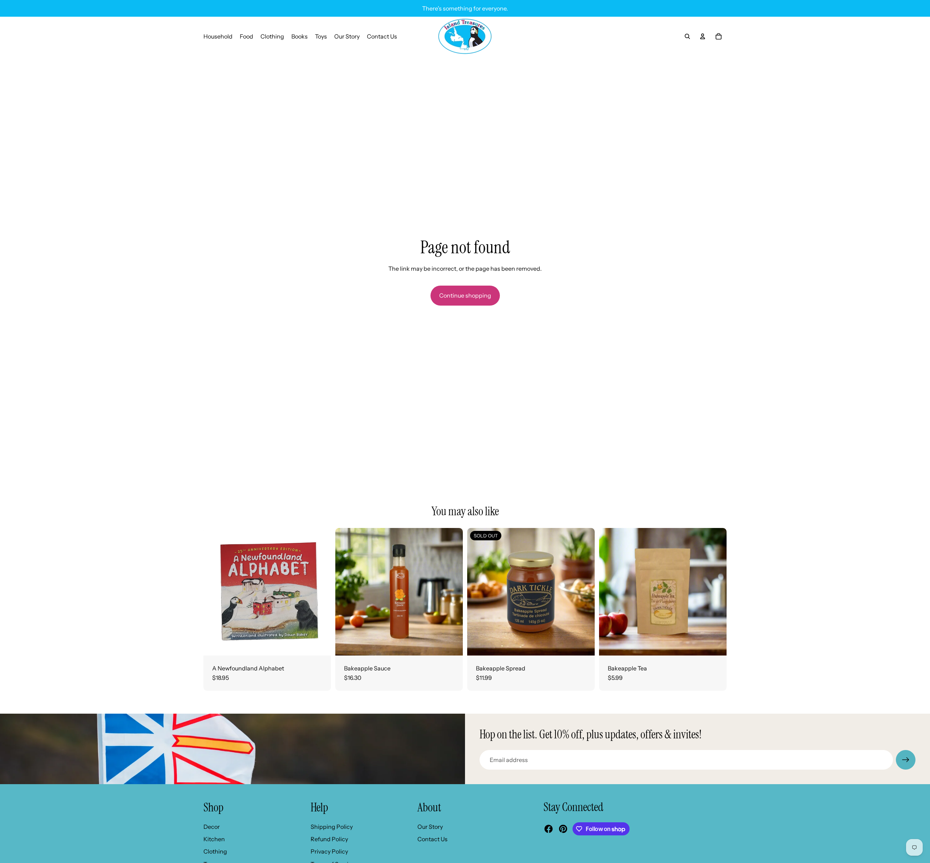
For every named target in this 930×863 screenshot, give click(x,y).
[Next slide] (452, 592)
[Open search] (687, 36)
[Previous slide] (346, 592)
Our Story (430, 826)
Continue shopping (465, 295)
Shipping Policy (332, 826)
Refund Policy (329, 839)
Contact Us (432, 839)
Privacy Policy (329, 851)
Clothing (215, 851)
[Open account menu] (703, 36)
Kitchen (214, 839)
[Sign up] (905, 760)
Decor (211, 826)
